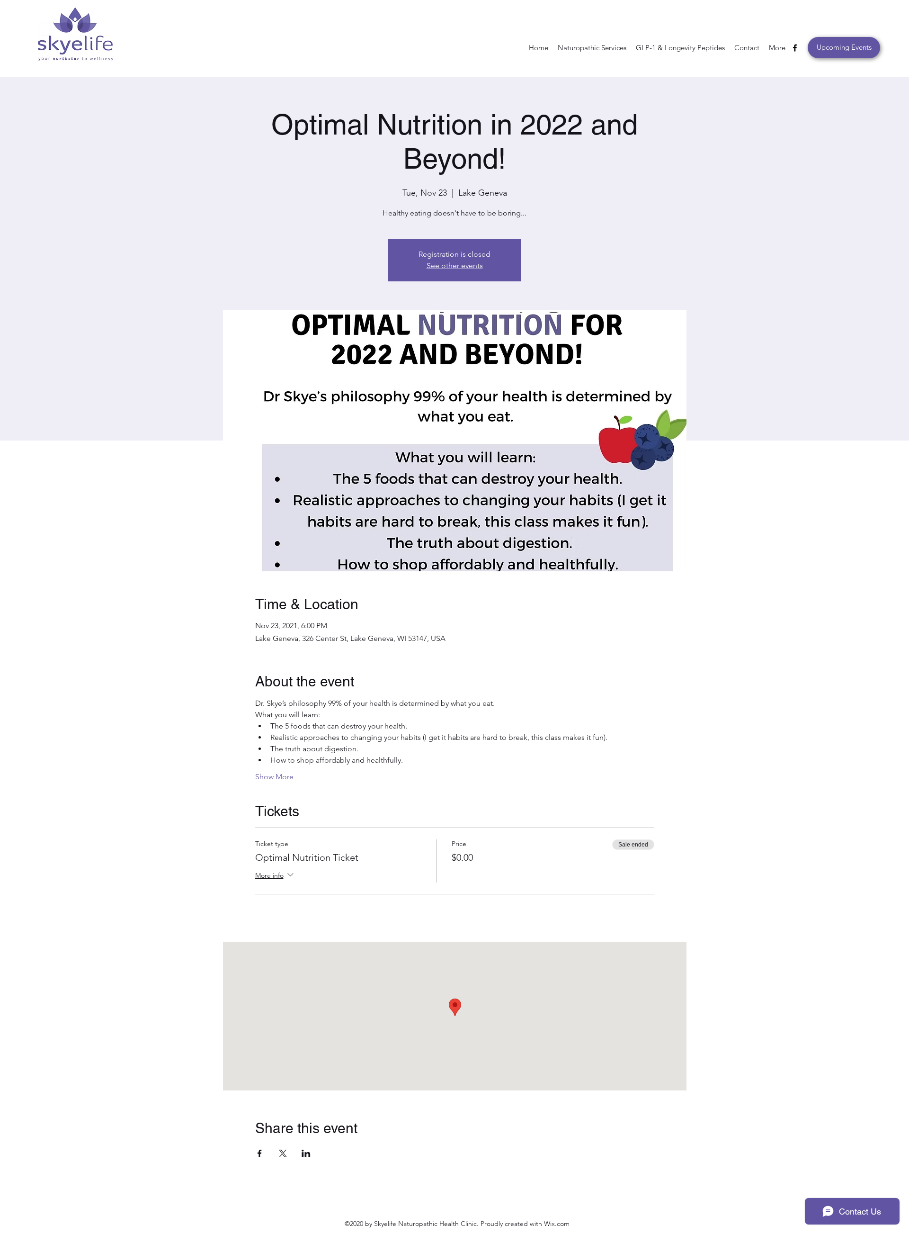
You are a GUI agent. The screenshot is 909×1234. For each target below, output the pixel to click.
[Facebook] (795, 48)
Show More (274, 776)
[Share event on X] (282, 1153)
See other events (455, 265)
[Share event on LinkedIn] (306, 1153)
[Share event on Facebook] (259, 1153)
